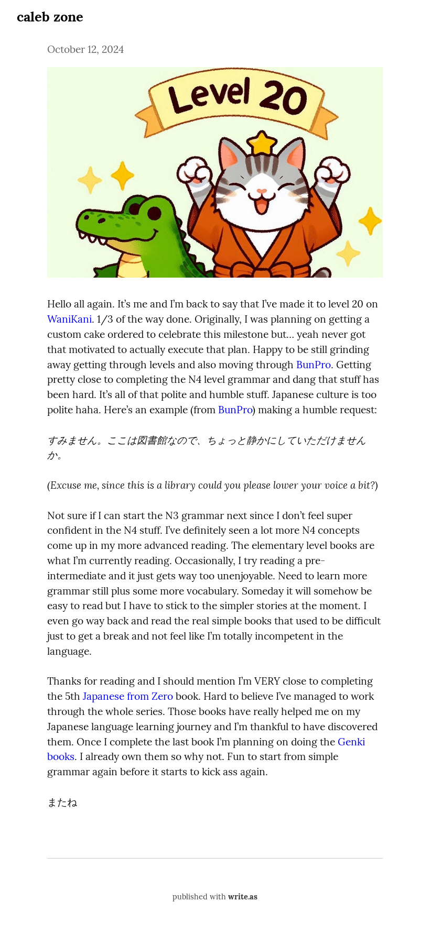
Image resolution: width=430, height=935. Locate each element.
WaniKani (69, 319)
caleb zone (50, 16)
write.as (242, 896)
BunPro (313, 364)
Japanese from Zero (128, 696)
